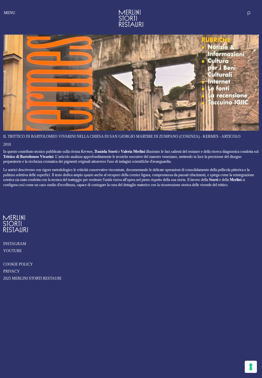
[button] (7, 6)
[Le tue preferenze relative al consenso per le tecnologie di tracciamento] (251, 367)
